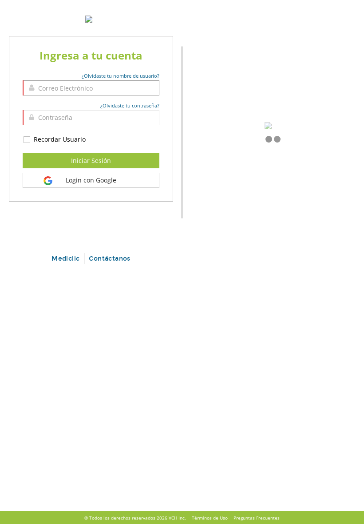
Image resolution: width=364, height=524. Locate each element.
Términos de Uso (210, 518)
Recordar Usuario (59, 139)
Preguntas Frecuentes (256, 518)
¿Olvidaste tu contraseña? (129, 105)
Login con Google (91, 180)
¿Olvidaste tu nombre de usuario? (120, 75)
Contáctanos (109, 258)
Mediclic (65, 258)
